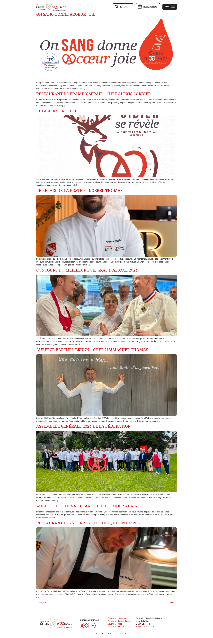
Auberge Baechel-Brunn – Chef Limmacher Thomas (92, 349)
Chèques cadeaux (150, 7)
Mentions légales (113, 634)
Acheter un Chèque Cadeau (119, 621)
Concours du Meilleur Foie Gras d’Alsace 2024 (87, 270)
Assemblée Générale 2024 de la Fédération (83, 426)
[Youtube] (93, 625)
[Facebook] (82, 625)
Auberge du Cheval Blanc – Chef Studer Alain (87, 506)
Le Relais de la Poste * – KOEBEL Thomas (79, 190)
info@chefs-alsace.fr (145, 626)
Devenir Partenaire (116, 626)
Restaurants (125, 7)
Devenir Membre (115, 624)
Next (173, 603)
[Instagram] (87, 625)
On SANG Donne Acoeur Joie (65, 14)
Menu (167, 6)
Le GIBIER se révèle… (58, 111)
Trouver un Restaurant (117, 618)
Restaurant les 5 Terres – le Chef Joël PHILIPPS (88, 523)
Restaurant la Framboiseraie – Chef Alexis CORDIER (93, 94)
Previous (41, 603)
